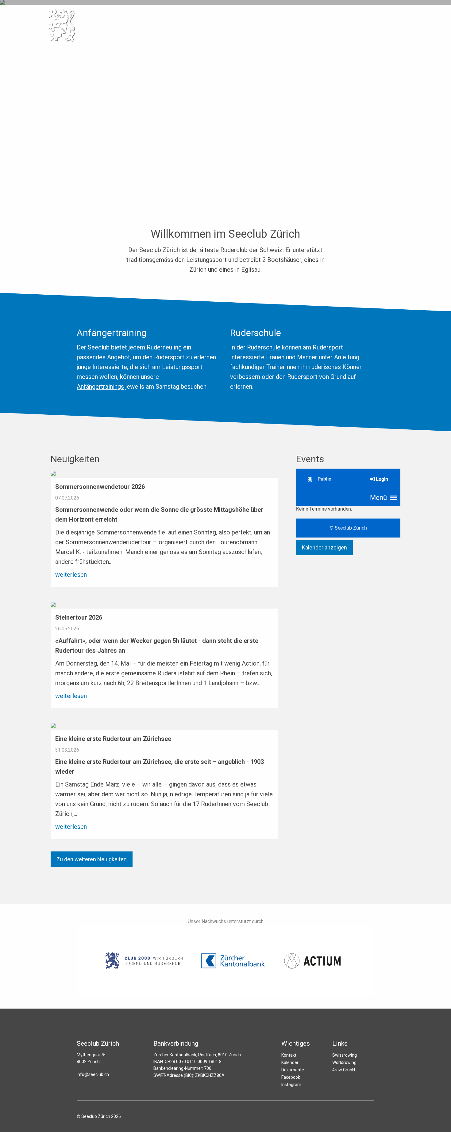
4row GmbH (343, 1069)
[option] (225, 98)
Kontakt (288, 1055)
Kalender (290, 1062)
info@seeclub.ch (93, 1074)
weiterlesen (71, 574)
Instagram (291, 1084)
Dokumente (292, 1069)
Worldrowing (344, 1062)
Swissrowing (344, 1055)
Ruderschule (263, 347)
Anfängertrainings (100, 386)
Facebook (290, 1077)
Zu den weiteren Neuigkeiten (91, 859)
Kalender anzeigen (324, 547)
